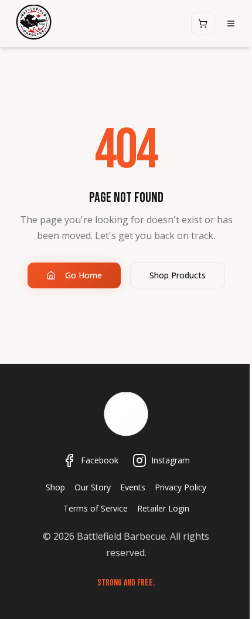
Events (132, 487)
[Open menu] (231, 23)
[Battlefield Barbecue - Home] (33, 23)
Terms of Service (95, 508)
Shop (55, 487)
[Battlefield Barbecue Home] (126, 415)
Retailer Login (163, 508)
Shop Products (177, 275)
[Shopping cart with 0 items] (202, 23)
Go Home (83, 275)
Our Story (92, 487)
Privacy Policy (180, 487)
